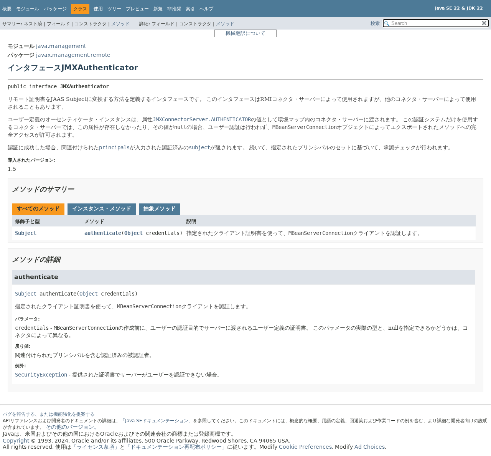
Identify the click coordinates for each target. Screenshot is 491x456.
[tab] (38, 209)
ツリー (114, 9)
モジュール (27, 9)
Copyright (16, 441)
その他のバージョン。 (72, 427)
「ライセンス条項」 (95, 447)
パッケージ (55, 9)
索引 (190, 9)
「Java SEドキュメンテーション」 (156, 420)
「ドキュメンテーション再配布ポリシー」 (176, 447)
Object (133, 233)
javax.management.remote (73, 55)
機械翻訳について (245, 33)
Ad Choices (369, 447)
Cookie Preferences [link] (305, 447)
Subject (25, 233)
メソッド (120, 23)
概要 (7, 9)
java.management (61, 46)
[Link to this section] (79, 189)
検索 (375, 23)
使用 (98, 9)
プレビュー (137, 9)
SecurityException (41, 375)
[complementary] (305, 447)
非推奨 (174, 9)
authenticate (102, 233)
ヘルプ (206, 9)
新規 (158, 9)
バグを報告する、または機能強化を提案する (49, 414)
